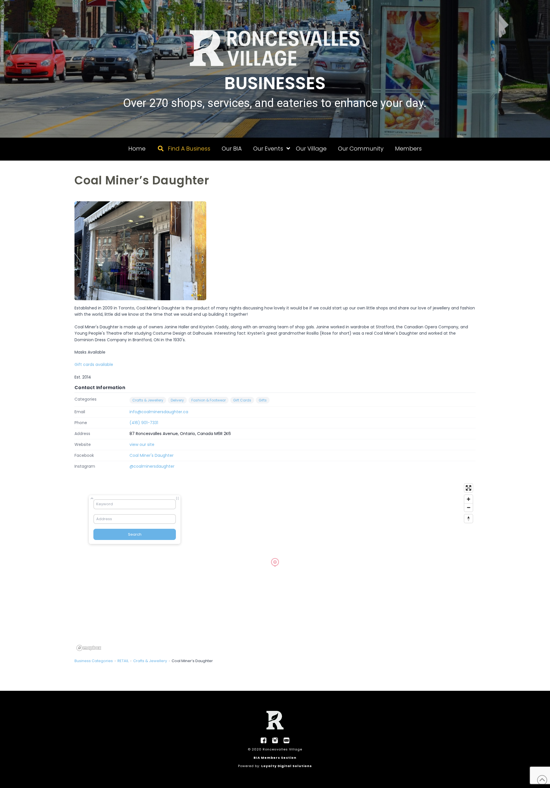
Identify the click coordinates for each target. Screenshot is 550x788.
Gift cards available (93, 364)
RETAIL (123, 661)
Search (135, 534)
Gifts (263, 400)
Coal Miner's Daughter (151, 455)
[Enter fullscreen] (468, 488)
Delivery (177, 400)
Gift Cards (242, 400)
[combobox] (134, 504)
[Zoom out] (468, 507)
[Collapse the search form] (92, 498)
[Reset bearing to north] (468, 518)
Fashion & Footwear (208, 400)
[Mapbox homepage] (88, 648)
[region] (275, 567)
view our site (141, 444)
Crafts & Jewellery (147, 400)
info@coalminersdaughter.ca (158, 412)
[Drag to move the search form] (177, 498)
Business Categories (93, 661)
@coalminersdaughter (151, 466)
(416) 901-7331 (143, 423)
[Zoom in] (468, 499)
